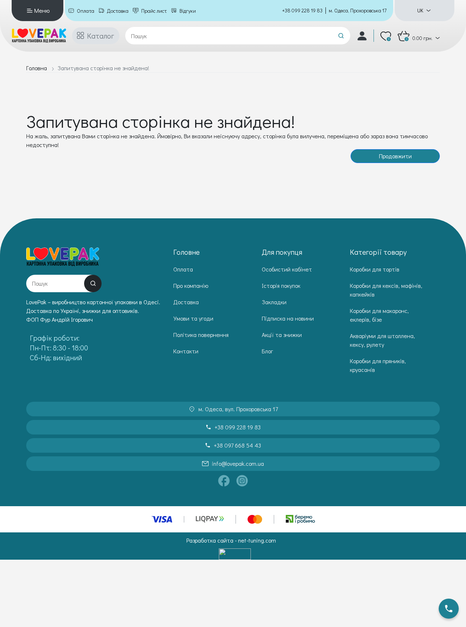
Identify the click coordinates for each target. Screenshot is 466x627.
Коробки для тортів (374, 269)
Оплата (85, 10)
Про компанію (190, 285)
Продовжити (395, 156)
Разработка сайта (209, 540)
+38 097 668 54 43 (237, 445)
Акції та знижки (282, 334)
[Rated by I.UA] (235, 554)
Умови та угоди (193, 318)
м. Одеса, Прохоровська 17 (358, 10)
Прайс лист (154, 10)
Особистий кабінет (287, 269)
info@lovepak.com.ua (238, 463)
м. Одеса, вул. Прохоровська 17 (238, 409)
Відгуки (187, 10)
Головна (36, 68)
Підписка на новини (288, 318)
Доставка (118, 10)
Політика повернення (201, 334)
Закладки (274, 302)
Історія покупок (281, 285)
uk (420, 10)
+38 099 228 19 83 (302, 10)
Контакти (185, 351)
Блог (267, 351)
